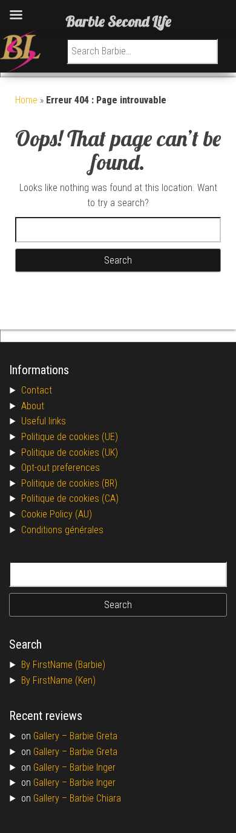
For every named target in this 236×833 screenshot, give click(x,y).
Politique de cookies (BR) (69, 483)
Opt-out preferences (60, 467)
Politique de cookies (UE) (69, 436)
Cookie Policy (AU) (56, 514)
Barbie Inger (93, 767)
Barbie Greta (93, 736)
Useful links (43, 421)
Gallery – (51, 736)
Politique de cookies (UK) (69, 452)
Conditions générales (62, 530)
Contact (36, 390)
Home (26, 100)
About (32, 406)
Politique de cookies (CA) (70, 498)
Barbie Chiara (95, 798)
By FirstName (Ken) (58, 680)
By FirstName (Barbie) (63, 664)
